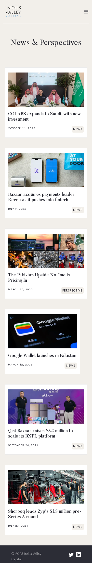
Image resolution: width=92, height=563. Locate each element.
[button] (86, 11)
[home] (12, 11)
